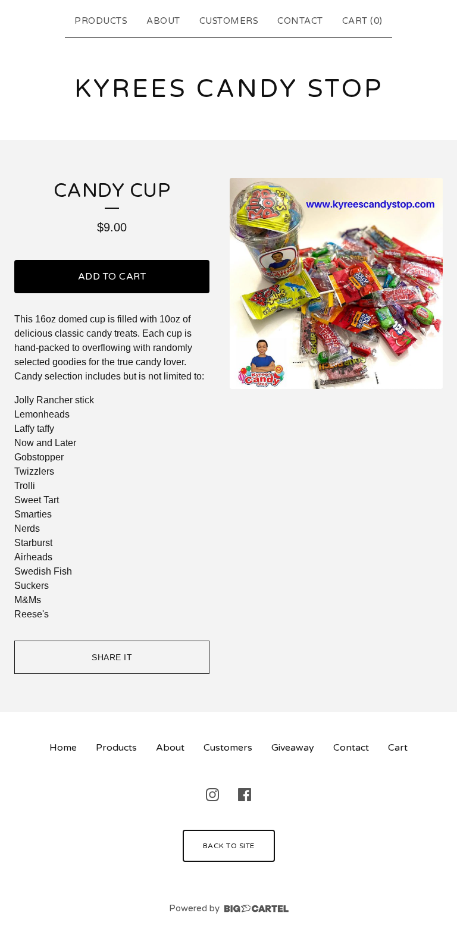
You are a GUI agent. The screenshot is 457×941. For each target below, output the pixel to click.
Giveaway (292, 748)
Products (100, 20)
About (163, 20)
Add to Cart (112, 277)
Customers (229, 20)
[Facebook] (244, 794)
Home (63, 748)
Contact (300, 20)
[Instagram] (212, 794)
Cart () (362, 20)
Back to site (229, 846)
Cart (398, 748)
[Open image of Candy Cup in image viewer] (336, 284)
